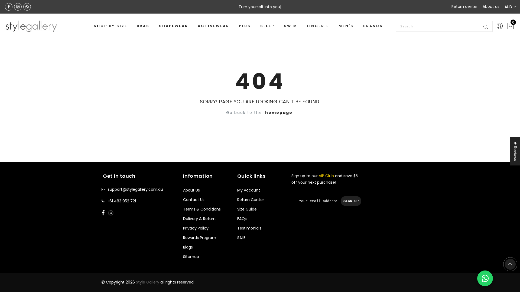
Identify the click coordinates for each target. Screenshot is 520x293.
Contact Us (193, 199)
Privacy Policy (196, 228)
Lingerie (318, 25)
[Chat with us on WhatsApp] (485, 278)
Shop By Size (110, 25)
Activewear (213, 25)
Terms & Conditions (202, 209)
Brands (373, 25)
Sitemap (191, 256)
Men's (346, 25)
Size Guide (247, 209)
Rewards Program (199, 237)
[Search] (486, 26)
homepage (278, 112)
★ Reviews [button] (515, 151)
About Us (191, 190)
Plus (245, 25)
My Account (248, 190)
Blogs (188, 247)
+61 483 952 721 (121, 201)
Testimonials (249, 228)
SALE (241, 237)
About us (491, 6)
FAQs (242, 218)
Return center (464, 6)
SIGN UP (351, 201)
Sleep (267, 25)
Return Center (250, 199)
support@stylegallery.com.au (135, 189)
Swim (290, 25)
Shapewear (173, 25)
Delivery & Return (199, 218)
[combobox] (444, 26)
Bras (143, 25)
